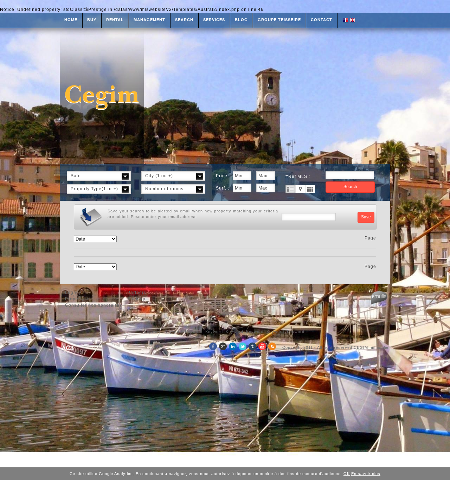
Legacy (73, 292)
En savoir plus (365, 474)
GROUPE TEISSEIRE (279, 20)
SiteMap (136, 298)
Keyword (153, 331)
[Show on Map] (300, 189)
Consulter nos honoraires (93, 305)
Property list (78, 298)
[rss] (272, 348)
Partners (136, 292)
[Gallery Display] (310, 189)
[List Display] (290, 189)
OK (346, 474)
